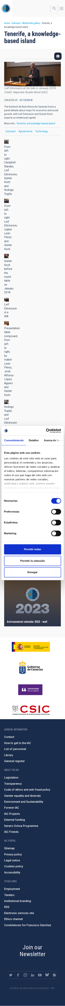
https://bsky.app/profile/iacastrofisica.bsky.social (47, 975)
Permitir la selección (32, 560)
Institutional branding (17, 901)
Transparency (13, 783)
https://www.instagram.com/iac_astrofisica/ (25, 975)
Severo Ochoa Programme (21, 826)
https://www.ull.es (30, 690)
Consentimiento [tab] (13, 440)
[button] (6, 142)
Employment (12, 889)
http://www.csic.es (31, 710)
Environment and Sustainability (23, 801)
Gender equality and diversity (22, 795)
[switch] (56, 511)
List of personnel (15, 749)
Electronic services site (19, 913)
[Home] (6, 8)
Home (7, 23)
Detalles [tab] (33, 440)
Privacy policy (13, 854)
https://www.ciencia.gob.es (31, 647)
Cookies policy (13, 866)
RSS (6, 907)
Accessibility (12, 872)
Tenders (9, 895)
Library (8, 755)
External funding (14, 819)
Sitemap (9, 848)
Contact (9, 737)
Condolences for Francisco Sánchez (27, 925)
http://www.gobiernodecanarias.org (31, 667)
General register (14, 761)
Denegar (32, 572)
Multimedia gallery (31, 23)
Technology (41, 131)
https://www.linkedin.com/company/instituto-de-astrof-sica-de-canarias (32, 975)
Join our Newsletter (32, 950)
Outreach (16, 23)
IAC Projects (12, 813)
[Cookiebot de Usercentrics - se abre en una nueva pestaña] (46, 430)
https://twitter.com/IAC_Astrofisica (10, 975)
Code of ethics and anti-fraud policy (27, 789)
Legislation (11, 777)
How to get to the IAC (17, 743)
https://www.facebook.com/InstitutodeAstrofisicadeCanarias (18, 975)
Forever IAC (11, 807)
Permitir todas (32, 549)
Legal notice (12, 860)
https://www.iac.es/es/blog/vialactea (54, 975)
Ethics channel (13, 919)
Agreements (25, 131)
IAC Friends (11, 832)
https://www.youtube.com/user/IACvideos (40, 975)
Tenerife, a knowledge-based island (35, 123)
